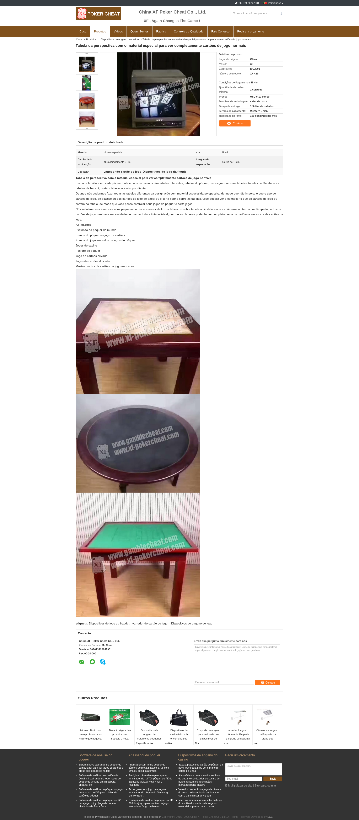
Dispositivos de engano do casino (120, 39)
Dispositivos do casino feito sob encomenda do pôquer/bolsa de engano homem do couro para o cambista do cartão (179, 735)
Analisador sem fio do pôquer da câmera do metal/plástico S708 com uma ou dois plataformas (149, 767)
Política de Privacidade (96, 816)
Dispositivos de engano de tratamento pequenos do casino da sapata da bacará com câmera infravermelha (149, 735)
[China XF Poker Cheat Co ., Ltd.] (98, 13)
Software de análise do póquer (95, 757)
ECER (270, 816)
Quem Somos (139, 31)
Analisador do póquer (144, 755)
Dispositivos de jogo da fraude (109, 623)
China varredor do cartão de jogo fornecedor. (136, 816)
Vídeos (118, 31)
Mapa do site (243, 785)
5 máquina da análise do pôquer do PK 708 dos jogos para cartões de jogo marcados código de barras (151, 803)
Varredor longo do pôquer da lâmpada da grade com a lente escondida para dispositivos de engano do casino (238, 735)
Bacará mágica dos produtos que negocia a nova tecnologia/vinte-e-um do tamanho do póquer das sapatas (120, 735)
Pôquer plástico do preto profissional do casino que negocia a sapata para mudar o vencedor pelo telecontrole (90, 735)
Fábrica (161, 31)
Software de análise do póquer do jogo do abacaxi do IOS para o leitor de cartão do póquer (101, 792)
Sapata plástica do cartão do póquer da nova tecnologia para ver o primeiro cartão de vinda (200, 767)
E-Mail (229, 785)
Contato (238, 123)
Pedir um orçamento (250, 31)
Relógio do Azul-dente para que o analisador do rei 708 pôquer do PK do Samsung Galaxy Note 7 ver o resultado (150, 780)
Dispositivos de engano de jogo (191, 623)
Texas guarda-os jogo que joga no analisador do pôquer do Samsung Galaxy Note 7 (148, 792)
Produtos (100, 31)
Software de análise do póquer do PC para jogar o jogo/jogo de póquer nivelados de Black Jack (100, 803)
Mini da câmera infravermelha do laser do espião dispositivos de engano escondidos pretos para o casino (200, 803)
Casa (83, 31)
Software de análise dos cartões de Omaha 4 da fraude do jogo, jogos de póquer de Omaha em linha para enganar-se (100, 780)
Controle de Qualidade (189, 31)
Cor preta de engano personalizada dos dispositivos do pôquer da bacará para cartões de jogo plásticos (208, 735)
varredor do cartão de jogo (149, 623)
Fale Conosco (220, 31)
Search (280, 13)
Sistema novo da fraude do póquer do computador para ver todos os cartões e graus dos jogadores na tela (101, 767)
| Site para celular (264, 785)
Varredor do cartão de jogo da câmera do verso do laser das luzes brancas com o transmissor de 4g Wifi (199, 792)
